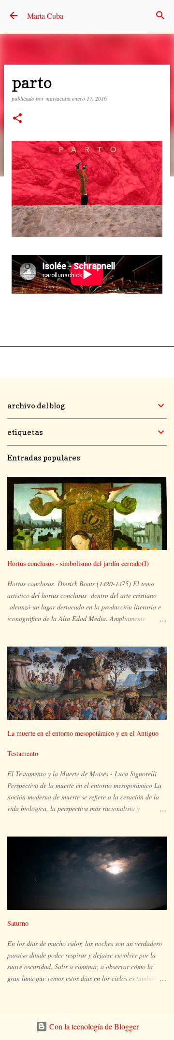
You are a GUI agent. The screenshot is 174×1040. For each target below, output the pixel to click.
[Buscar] (160, 15)
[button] (17, 118)
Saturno (18, 923)
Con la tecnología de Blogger (93, 1026)
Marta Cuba (45, 16)
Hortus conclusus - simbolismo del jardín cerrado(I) (78, 563)
